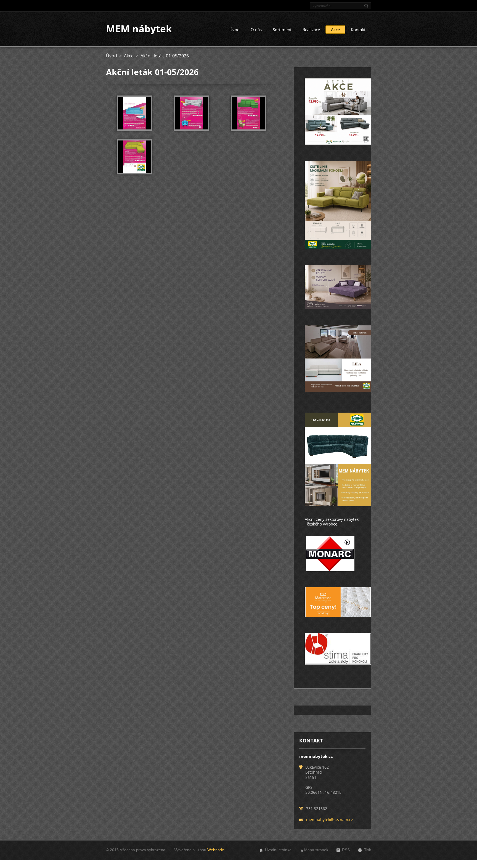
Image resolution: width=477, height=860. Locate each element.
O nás (256, 29)
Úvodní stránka (278, 850)
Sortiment (282, 29)
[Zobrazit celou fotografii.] (134, 113)
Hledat (366, 6)
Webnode (215, 850)
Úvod (234, 29)
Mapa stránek (316, 850)
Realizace (311, 29)
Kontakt (358, 29)
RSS (346, 850)
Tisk (367, 850)
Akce (335, 29)
